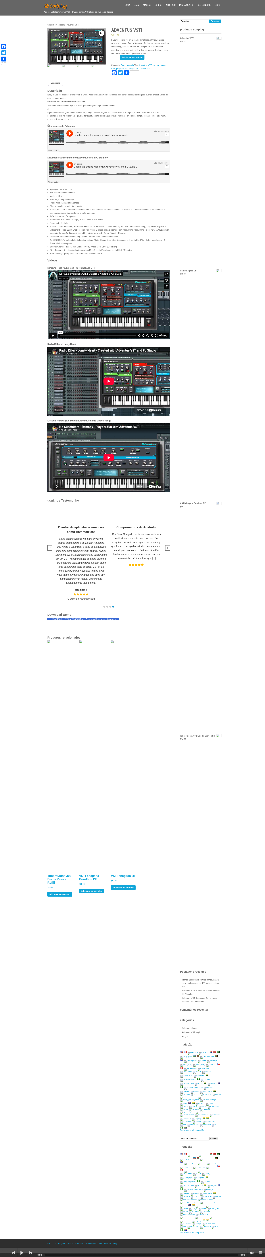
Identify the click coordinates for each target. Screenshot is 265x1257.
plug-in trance (159, 65)
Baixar (158, 5)
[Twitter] (4, 53)
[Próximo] (30, 1252)
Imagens (146, 5)
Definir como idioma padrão (192, 1130)
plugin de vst (122, 68)
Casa (127, 5)
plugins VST (134, 68)
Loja (136, 5)
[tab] (55, 83)
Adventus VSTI (145, 65)
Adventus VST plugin (191, 1032)
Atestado (171, 5)
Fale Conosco (204, 5)
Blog (217, 5)
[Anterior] (13, 1252)
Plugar (185, 1036)
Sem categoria (59, 25)
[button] (104, 607)
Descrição (55, 83)
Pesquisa (214, 1138)
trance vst (145, 68)
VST (113, 68)
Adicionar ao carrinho (132, 57)
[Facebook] (4, 47)
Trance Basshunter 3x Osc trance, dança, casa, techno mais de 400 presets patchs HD (200, 983)
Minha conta (186, 5)
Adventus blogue (189, 1028)
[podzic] (4, 1252)
